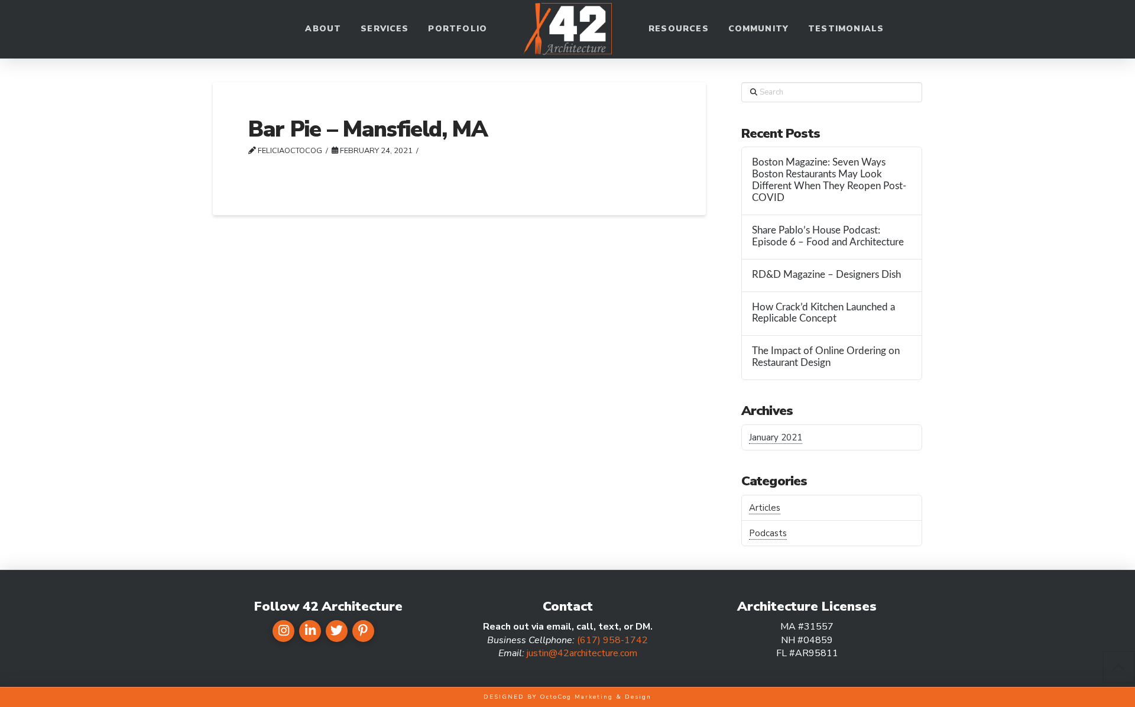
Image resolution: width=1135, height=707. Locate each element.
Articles (764, 508)
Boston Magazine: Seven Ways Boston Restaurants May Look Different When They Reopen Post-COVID (829, 180)
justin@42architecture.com (582, 653)
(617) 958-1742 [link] (612, 640)
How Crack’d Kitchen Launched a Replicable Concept (823, 313)
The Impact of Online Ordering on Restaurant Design (826, 357)
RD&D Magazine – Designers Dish (826, 275)
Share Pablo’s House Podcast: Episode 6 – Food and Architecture (828, 236)
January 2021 (775, 437)
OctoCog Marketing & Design (595, 697)
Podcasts (768, 533)
